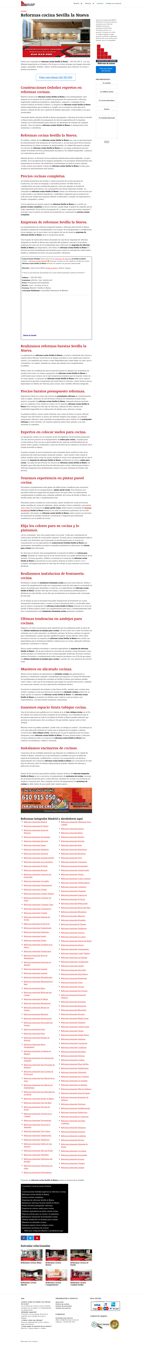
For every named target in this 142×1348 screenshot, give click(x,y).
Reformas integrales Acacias (72, 1159)
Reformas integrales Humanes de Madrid (37, 963)
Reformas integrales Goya (71, 857)
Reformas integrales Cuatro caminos (76, 878)
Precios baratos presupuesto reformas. (37, 1205)
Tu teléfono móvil (106, 92)
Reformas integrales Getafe (35, 936)
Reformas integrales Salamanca (74, 849)
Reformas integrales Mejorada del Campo (38, 994)
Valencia (88, 3)
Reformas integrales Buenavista (74, 978)
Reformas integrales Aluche (72, 945)
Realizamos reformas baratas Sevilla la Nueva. (41, 1203)
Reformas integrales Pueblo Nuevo (75, 1035)
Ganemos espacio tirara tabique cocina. (38, 1225)
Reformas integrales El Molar (36, 999)
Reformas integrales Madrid (35, 822)
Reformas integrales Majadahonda (38, 977)
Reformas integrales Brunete (35, 870)
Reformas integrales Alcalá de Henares (36, 831)
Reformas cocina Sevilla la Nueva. (35, 1194)
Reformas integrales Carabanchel (74, 961)
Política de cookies (62, 1304)
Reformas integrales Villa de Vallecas (76, 1089)
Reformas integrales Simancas (73, 1127)
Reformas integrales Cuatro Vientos (75, 953)
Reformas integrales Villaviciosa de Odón (38, 1167)
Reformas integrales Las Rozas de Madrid (37, 1052)
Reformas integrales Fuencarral (74, 895)
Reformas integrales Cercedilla (36, 881)
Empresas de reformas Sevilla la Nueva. (38, 1200)
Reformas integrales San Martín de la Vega (39, 1079)
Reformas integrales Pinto (34, 1033)
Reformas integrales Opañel (72, 965)
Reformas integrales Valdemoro (37, 1139)
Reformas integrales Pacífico (72, 837)
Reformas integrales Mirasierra (74, 911)
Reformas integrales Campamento (75, 949)
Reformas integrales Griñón (35, 940)
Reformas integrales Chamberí (73, 891)
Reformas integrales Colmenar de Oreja (37, 899)
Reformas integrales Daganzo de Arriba (37, 918)
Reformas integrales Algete (35, 845)
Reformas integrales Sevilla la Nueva (39, 1098)
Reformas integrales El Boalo (36, 866)
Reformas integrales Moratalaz (73, 1010)
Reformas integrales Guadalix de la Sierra (38, 946)
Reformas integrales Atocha (72, 828)
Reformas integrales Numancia (73, 1005)
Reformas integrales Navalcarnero (38, 1018)
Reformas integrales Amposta (73, 1131)
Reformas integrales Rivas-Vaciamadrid (35, 1046)
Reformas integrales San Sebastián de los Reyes (39, 1093)
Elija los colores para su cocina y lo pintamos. (40, 1214)
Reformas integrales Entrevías (73, 1001)
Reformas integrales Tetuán (72, 874)
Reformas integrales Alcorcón (36, 841)
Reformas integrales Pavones (73, 1014)
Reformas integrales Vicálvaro (73, 1104)
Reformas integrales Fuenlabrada (37, 928)
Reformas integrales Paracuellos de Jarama (38, 1024)
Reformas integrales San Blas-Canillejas (73, 1122)
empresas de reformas (63, 259)
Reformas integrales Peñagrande (74, 903)
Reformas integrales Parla (34, 1029)
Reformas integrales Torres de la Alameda (37, 1126)
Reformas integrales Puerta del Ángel (76, 941)
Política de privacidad (64, 1306)
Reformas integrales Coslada (35, 912)
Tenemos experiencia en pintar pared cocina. (40, 1211)
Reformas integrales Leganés (35, 969)
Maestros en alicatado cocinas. (34, 1222)
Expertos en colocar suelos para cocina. (38, 1208)
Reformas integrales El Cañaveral (74, 1116)
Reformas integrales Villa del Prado (38, 1150)
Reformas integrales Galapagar (36, 932)
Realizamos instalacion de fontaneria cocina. (40, 1216)
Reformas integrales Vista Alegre (74, 974)
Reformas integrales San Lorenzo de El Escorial (38, 1073)
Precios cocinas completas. (32, 1197)
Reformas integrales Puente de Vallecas (73, 996)
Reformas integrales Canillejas (73, 1135)
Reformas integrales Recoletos (73, 853)
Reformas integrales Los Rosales (74, 1084)
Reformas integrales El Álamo (36, 826)
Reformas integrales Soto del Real (37, 1102)
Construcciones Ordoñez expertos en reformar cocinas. (44, 1191)
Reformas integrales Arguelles (73, 920)
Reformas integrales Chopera (73, 1163)
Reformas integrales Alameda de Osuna (74, 1145)
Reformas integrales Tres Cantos (37, 1131)
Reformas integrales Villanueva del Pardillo (38, 1160)
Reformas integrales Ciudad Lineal (75, 1026)
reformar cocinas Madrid (37, 261)
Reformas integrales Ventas (72, 1030)
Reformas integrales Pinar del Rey (75, 1064)
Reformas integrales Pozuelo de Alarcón (36, 1039)
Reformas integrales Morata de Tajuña (36, 1009)
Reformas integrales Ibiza (71, 845)
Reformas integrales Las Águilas (74, 957)
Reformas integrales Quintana (73, 1039)
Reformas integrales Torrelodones (37, 1120)
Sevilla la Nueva (52, 268)
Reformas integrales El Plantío (73, 924)
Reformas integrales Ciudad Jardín (75, 870)
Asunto (106, 109)
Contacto (100, 3)
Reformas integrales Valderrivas (74, 1112)
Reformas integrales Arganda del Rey (39, 857)
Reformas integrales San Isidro (73, 970)
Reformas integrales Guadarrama (37, 951)
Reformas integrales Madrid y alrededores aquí (43, 1230)
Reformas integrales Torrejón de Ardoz (37, 1108)
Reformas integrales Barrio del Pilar (75, 907)
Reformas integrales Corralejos (73, 1151)
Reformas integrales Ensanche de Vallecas (74, 1098)
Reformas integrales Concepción (74, 1043)
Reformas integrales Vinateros (73, 1022)
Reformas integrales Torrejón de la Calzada (38, 1115)
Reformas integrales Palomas (73, 1055)
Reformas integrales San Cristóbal (75, 1076)
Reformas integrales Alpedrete (36, 849)
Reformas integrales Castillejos (73, 886)
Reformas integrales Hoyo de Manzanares (35, 957)
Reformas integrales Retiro (72, 832)
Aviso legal (59, 1302)
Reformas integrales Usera (72, 982)
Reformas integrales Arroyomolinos (38, 862)
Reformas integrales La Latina (73, 936)
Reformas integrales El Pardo (73, 899)
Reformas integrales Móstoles (36, 1014)
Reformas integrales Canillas (72, 1060)
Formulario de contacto (64, 1318)
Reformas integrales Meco (34, 988)
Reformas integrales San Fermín (74, 990)
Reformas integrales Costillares (73, 1047)
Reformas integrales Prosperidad (74, 866)
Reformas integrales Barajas (72, 1140)
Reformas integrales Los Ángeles (74, 1080)
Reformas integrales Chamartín (74, 862)
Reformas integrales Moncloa (73, 916)
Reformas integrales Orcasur (72, 986)
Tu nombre (107, 83)
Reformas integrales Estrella (72, 841)
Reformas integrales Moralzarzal (37, 1003)
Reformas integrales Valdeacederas (75, 882)
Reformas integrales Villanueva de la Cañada (76, 823)
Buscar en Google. (29, 335)
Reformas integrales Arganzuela (74, 1155)
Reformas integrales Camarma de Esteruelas (37, 876)
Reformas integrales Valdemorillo (37, 1135)
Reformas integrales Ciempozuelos (38, 885)
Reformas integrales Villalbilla (36, 1154)
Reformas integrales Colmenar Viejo (38, 904)
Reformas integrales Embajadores (38, 1172)
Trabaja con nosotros (113, 3)
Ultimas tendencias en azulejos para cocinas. (40, 1219)
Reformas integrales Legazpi (72, 1167)
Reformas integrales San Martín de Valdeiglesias (38, 1086)
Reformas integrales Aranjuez (36, 853)
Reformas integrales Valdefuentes (75, 1068)
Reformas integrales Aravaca (73, 932)
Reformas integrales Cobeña (35, 889)
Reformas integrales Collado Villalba (39, 893)
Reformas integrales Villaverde (73, 1072)
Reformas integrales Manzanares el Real (38, 983)
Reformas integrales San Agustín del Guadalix (39, 1059)
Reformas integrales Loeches (35, 973)
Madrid (76, 3)
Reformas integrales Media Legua (74, 1018)
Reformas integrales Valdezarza (74, 928)
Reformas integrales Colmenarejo (37, 908)
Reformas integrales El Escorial (37, 923)
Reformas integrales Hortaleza (73, 1051)
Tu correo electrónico (106, 100)
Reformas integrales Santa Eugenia (75, 1093)
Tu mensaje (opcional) (107, 118)
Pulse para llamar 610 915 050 (55, 77)
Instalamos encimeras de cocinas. (35, 1228)
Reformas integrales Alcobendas (37, 837)
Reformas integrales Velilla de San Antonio (38, 1145)
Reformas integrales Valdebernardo (75, 1108)
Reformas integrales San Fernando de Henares (39, 1066)
